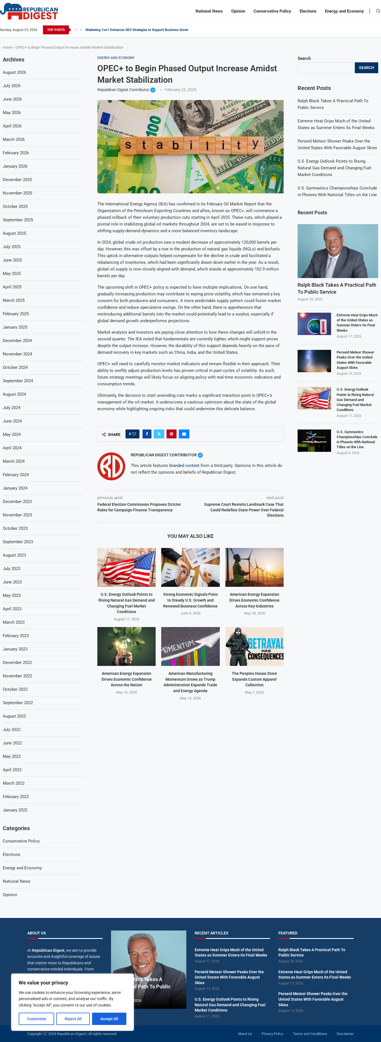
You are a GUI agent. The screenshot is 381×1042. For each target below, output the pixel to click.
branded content (184, 465)
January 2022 (15, 810)
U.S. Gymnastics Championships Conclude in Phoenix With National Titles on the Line (357, 439)
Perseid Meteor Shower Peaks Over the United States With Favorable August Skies (355, 360)
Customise (36, 1019)
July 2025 (11, 246)
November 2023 (17, 515)
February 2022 (16, 796)
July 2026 (11, 85)
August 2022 (14, 716)
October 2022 (15, 689)
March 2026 (14, 139)
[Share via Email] (184, 433)
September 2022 (18, 702)
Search (304, 58)
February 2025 (16, 313)
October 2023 (15, 528)
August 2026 (14, 72)
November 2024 (17, 354)
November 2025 (17, 193)
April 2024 (12, 447)
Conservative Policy (272, 11)
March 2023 (14, 622)
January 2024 (15, 488)
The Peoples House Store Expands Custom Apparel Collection (254, 679)
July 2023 (11, 568)
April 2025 (12, 286)
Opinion (238, 11)
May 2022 (12, 756)
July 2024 (11, 407)
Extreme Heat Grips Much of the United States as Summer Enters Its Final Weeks (357, 323)
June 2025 (12, 260)
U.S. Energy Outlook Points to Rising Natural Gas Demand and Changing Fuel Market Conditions (334, 168)
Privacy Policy (272, 1034)
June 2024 (12, 421)
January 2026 (15, 166)
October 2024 (15, 367)
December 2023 (17, 501)
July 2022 (11, 729)
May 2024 (12, 434)
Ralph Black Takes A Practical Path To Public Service (337, 288)
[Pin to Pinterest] (172, 433)
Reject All (73, 1019)
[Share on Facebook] (147, 433)
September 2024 (18, 380)
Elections (308, 11)
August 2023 (14, 555)
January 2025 (15, 327)
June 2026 (12, 99)
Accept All (109, 1019)
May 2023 (12, 595)
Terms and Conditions (310, 1034)
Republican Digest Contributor (126, 89)
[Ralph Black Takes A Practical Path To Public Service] (338, 251)
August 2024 (14, 394)
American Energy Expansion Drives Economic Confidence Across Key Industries (254, 600)
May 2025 (12, 273)
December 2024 (17, 340)
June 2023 (12, 582)
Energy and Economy (344, 11)
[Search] (378, 11)
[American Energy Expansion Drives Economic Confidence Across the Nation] (126, 646)
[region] (72, 1002)
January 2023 (15, 649)
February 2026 (16, 152)
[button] (75, 29)
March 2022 (14, 783)
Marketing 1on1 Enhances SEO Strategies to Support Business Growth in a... (142, 30)
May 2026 (12, 112)
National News (209, 11)
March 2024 (14, 461)
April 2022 (12, 769)
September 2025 (18, 219)
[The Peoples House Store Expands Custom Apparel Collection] (254, 646)
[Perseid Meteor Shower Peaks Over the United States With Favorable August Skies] (314, 361)
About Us (245, 1034)
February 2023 (16, 635)
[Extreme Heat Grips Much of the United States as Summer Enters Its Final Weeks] (314, 324)
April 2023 (12, 608)
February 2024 (16, 474)
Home (7, 47)
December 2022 (17, 662)
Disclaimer (345, 1034)
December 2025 (17, 179)
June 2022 (12, 743)
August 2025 (14, 233)
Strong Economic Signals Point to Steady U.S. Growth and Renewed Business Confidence (190, 600)
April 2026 (12, 126)
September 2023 (18, 541)
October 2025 (15, 206)
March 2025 (14, 300)
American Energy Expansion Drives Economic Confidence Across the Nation (127, 679)
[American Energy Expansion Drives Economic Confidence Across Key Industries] (254, 567)
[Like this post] (134, 433)
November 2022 (17, 675)
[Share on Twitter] (159, 433)
